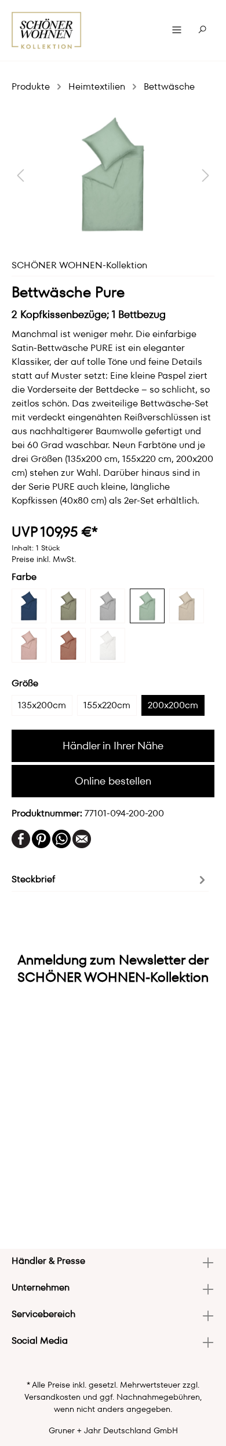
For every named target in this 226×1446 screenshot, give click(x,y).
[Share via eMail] (81, 838)
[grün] (147, 606)
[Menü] (176, 30)
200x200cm (173, 705)
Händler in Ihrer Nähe (113, 745)
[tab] (110, 879)
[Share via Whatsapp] (61, 838)
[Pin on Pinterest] (41, 838)
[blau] (29, 606)
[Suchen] (202, 30)
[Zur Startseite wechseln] (47, 30)
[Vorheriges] (20, 175)
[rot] (68, 645)
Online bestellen (113, 781)
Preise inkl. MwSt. (44, 559)
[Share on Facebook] (21, 838)
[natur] (186, 606)
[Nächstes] (205, 175)
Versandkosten (52, 1397)
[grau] (107, 606)
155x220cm (106, 705)
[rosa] (29, 645)
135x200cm (42, 705)
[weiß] (107, 645)
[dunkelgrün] (68, 606)
